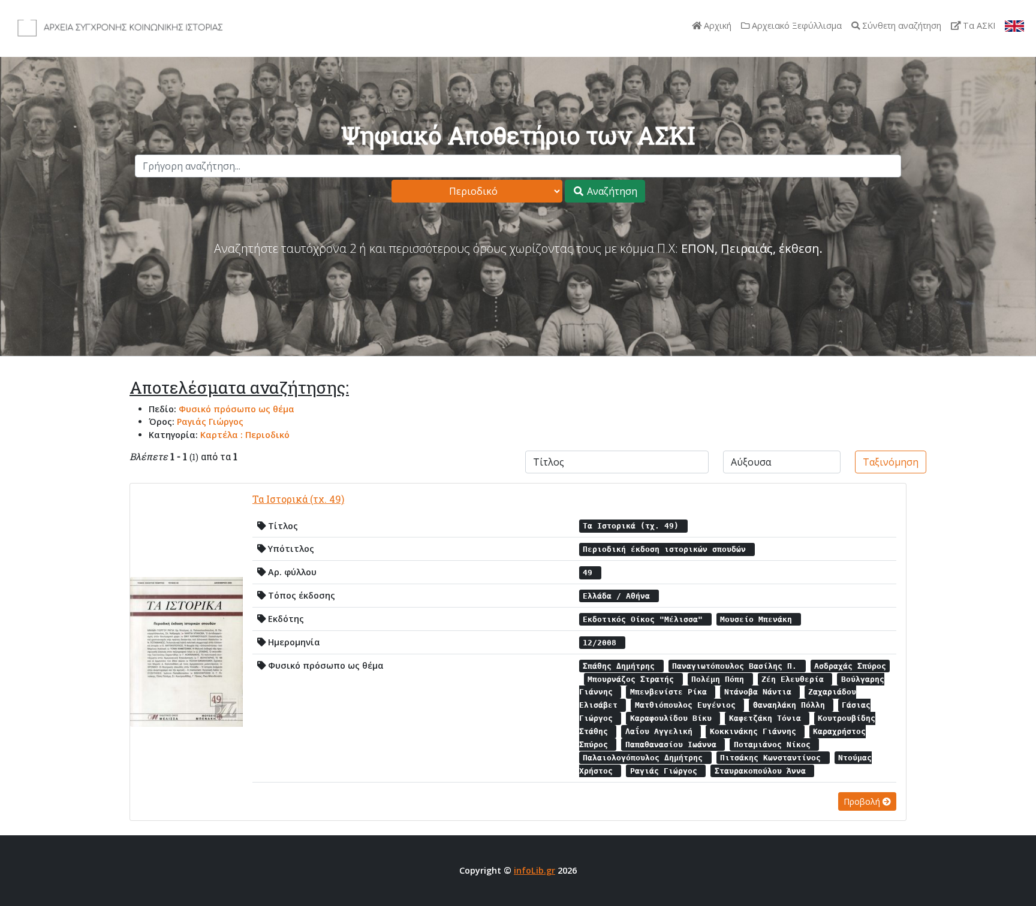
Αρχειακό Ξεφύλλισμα (795, 25)
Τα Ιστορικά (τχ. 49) (298, 499)
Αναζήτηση (611, 191)
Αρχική (716, 25)
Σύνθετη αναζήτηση (900, 25)
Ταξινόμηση (890, 462)
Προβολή (863, 801)
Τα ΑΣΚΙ (977, 25)
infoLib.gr (534, 870)
